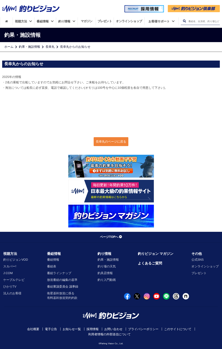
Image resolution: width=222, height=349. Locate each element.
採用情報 (93, 329)
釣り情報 (104, 253)
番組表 (51, 266)
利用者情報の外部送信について (109, 334)
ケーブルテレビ (13, 280)
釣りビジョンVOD (15, 259)
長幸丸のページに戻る (111, 141)
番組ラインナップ (59, 273)
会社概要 (33, 329)
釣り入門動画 (107, 280)
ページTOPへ (109, 237)
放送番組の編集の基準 (62, 280)
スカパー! (9, 266)
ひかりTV (9, 286)
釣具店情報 (105, 273)
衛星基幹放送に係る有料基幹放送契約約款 (62, 295)
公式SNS (197, 259)
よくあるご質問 (150, 263)
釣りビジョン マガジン (155, 253)
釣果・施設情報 (29, 46)
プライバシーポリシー (143, 329)
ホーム (8, 46)
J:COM (8, 273)
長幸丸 (50, 46)
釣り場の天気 (107, 266)
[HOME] (6, 21)
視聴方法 (10, 253)
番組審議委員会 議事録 (62, 286)
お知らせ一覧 (72, 329)
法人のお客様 (12, 293)
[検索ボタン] (184, 21)
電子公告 (51, 329)
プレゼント (199, 273)
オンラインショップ (205, 266)
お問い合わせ (113, 329)
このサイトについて (177, 329)
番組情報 (54, 253)
